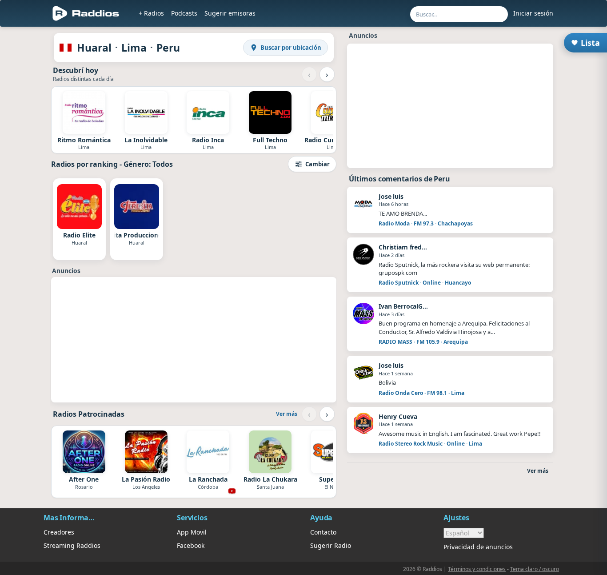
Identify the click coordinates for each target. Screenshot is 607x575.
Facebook (190, 545)
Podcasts (184, 13)
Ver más (286, 414)
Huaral (94, 47)
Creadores (59, 532)
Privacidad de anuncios (478, 547)
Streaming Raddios (72, 545)
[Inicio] (86, 13)
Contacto (323, 532)
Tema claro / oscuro (534, 569)
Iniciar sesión (533, 13)
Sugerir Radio (330, 545)
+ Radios (151, 13)
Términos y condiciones (477, 569)
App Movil (192, 532)
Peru (168, 47)
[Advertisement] (194, 339)
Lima (134, 47)
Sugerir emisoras (230, 13)
